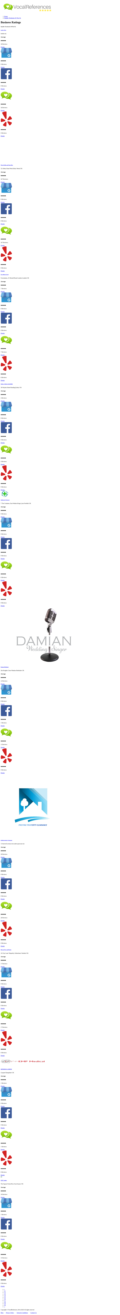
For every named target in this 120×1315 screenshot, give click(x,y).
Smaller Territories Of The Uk (12, 18)
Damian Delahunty (5, 667)
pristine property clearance (6, 840)
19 (5, 1303)
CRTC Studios (4, 1180)
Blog (2, 1313)
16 (5, 1299)
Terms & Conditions (22, 1313)
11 (5, 1291)
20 (5, 1305)
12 (5, 1292)
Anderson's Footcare (5, 499)
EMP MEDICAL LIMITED (6, 1069)
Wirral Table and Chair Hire (7, 165)
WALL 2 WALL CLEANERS (7, 384)
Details (3, 47)
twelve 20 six (3, 30)
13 (5, 1294)
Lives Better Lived (4, 274)
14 (5, 1295)
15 (5, 1297)
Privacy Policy (10, 1313)
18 (5, 1302)
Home (6, 16)
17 (5, 1300)
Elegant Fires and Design (6, 949)
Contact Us (33, 1313)
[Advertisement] (60, 150)
